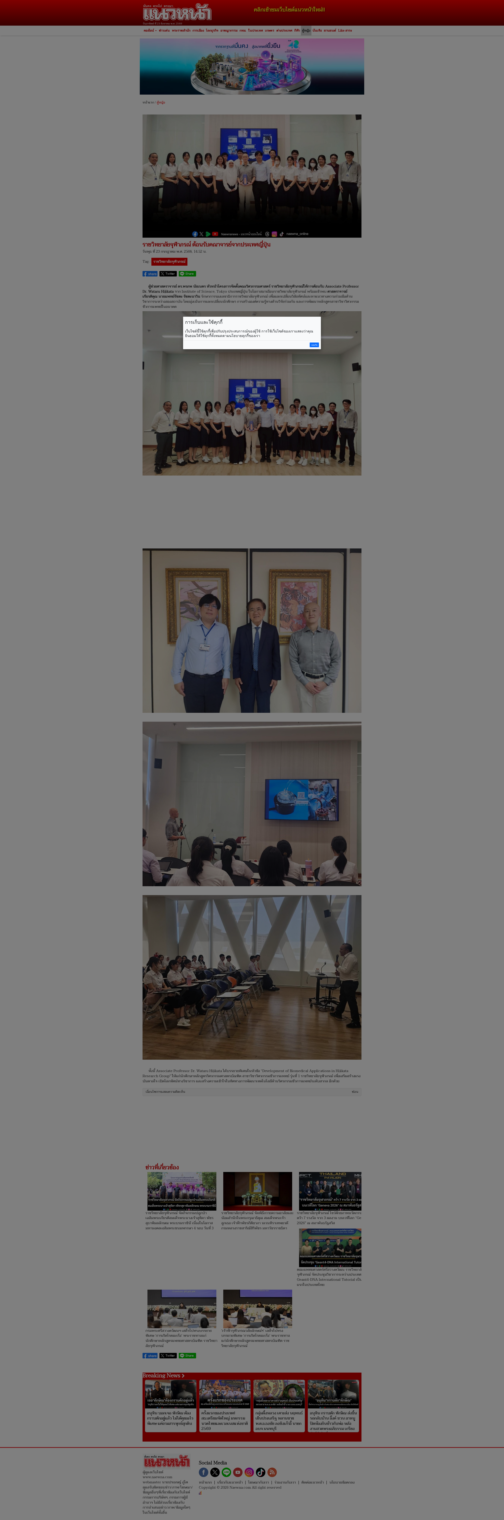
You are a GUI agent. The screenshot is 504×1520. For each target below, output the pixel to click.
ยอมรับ (314, 345)
